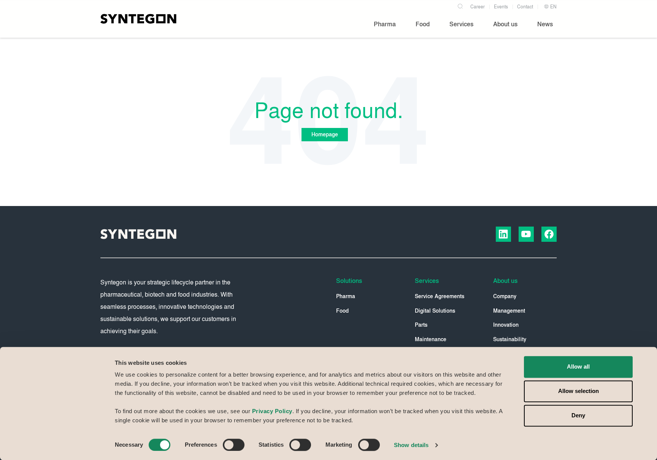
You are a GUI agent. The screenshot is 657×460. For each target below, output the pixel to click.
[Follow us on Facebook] (549, 234)
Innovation (506, 325)
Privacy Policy (272, 411)
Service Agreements (439, 296)
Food (342, 311)
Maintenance (430, 339)
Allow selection (578, 391)
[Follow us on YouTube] (526, 234)
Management (509, 311)
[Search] (460, 5)
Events (501, 7)
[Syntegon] (138, 18)
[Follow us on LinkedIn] (503, 234)
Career (477, 7)
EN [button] (553, 7)
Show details (411, 445)
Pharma (345, 296)
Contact (525, 7)
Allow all (578, 366)
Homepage (324, 134)
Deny (578, 415)
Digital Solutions (435, 311)
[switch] (233, 445)
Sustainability (509, 339)
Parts (421, 325)
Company (504, 296)
